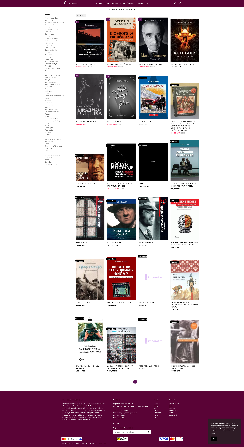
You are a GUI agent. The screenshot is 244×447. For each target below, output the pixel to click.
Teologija (48, 148)
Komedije (48, 89)
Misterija (48, 100)
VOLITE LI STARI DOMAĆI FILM (119, 302)
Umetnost (49, 157)
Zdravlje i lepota (51, 164)
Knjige (106, 3)
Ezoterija (48, 57)
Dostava (172, 408)
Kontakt (140, 3)
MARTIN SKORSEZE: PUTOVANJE (152, 64)
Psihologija (49, 128)
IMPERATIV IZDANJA (53, 75)
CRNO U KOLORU (83, 302)
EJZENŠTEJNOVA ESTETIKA (87, 121)
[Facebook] (113, 423)
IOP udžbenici (50, 77)
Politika (47, 116)
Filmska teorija (130, 9)
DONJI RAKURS (145, 121)
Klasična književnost (52, 84)
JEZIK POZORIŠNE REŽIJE (149, 366)
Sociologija (49, 141)
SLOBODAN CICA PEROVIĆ (86, 184)
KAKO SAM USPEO (114, 242)
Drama (47, 36)
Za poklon (49, 160)
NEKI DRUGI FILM (114, 121)
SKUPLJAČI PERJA (146, 242)
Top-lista (114, 3)
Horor (47, 73)
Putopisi (48, 132)
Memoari (48, 98)
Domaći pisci (49, 34)
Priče (47, 125)
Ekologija (48, 45)
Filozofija (48, 66)
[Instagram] (118, 423)
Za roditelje (49, 162)
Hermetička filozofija (53, 68)
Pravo (47, 123)
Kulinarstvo (49, 91)
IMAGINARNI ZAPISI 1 (147, 302)
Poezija (47, 114)
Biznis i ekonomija (51, 29)
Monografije (49, 105)
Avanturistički (50, 25)
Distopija (48, 32)
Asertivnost (49, 20)
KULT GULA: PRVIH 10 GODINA (182, 64)
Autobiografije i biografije (54, 23)
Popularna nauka (51, 119)
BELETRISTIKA (50, 27)
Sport (47, 144)
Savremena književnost (53, 139)
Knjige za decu (50, 87)
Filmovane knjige (51, 61)
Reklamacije (173, 410)
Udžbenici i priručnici (53, 155)
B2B (146, 3)
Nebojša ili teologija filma (85, 64)
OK (214, 439)
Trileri (47, 153)
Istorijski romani (51, 82)
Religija (47, 135)
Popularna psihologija (53, 121)
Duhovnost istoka (51, 41)
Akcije (122, 3)
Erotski (47, 52)
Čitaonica (130, 3)
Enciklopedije (50, 48)
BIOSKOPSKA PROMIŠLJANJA (119, 64)
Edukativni (49, 43)
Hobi (46, 71)
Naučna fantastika (52, 112)
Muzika (47, 107)
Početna (99, 3)
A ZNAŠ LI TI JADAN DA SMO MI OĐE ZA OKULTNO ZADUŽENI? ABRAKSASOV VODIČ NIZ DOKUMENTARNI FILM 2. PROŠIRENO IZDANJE (183, 126)
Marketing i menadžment (54, 96)
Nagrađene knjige (51, 109)
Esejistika (48, 55)
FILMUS (142, 184)
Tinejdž (47, 151)
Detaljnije (213, 433)
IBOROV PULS (81, 242)
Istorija (47, 80)
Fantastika (49, 59)
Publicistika (49, 130)
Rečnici (47, 137)
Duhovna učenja (51, 39)
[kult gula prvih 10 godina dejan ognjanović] (185, 40)
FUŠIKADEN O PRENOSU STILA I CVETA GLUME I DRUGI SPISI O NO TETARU (184, 305)
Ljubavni (48, 93)
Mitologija (48, 103)
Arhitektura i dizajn (52, 18)
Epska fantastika (51, 50)
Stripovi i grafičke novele (54, 146)
